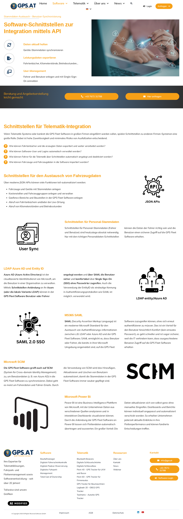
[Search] (131, 3)
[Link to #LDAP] (9, 71)
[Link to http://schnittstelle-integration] (9, 45)
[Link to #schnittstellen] (9, 58)
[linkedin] (138, 512)
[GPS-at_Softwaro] (23, 3)
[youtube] (143, 512)
